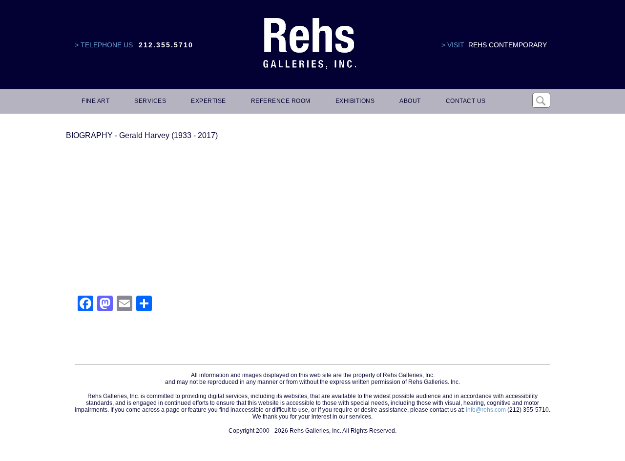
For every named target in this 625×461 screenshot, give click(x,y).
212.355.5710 (166, 45)
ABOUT (410, 101)
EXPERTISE (208, 101)
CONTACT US (466, 101)
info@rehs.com (486, 409)
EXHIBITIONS (355, 101)
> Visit (452, 45)
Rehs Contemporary (507, 45)
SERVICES (150, 101)
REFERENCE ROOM (281, 101)
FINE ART (95, 101)
